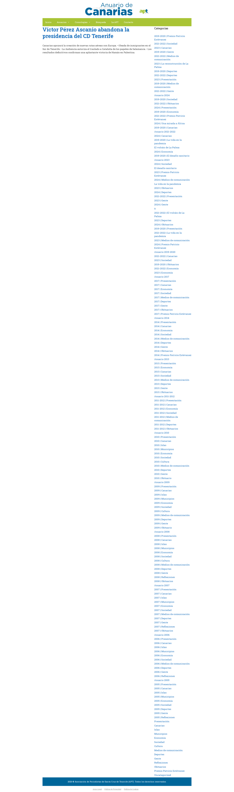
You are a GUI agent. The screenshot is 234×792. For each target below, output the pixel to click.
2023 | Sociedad (163, 260)
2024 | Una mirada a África (169, 123)
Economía (160, 737)
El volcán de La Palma (166, 147)
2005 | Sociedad (162, 704)
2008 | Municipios (164, 548)
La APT (114, 22)
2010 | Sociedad (162, 457)
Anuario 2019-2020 (164, 251)
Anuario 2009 (162, 482)
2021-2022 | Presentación (168, 196)
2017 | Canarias (162, 284)
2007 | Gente (161, 622)
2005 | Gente (161, 713)
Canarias (159, 725)
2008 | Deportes (162, 568)
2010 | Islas (160, 445)
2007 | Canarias (163, 593)
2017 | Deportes (162, 301)
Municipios (160, 733)
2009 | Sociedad (163, 506)
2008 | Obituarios (163, 581)
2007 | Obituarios (163, 630)
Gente (157, 758)
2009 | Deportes (162, 519)
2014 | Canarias (162, 326)
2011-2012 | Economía (166, 408)
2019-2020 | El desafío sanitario (171, 155)
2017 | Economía (163, 289)
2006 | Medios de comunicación (172, 663)
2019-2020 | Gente (164, 51)
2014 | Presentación (165, 322)
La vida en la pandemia (167, 183)
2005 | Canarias (162, 688)
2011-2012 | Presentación (167, 400)
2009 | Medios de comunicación (172, 515)
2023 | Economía (163, 272)
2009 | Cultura (162, 511)
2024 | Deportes (162, 192)
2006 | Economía (163, 655)
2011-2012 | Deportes (165, 424)
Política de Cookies (131, 789)
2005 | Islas (160, 692)
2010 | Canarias (162, 441)
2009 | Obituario (163, 527)
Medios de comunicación (168, 750)
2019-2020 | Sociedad (165, 99)
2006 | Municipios (164, 651)
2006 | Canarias (163, 643)
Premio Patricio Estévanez (169, 770)
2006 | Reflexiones (164, 676)
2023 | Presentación (165, 79)
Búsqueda (101, 22)
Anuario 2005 (161, 680)
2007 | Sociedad (163, 610)
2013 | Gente (161, 388)
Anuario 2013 (161, 359)
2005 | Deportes (162, 709)
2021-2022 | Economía (166, 268)
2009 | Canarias (163, 490)
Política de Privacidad (112, 789)
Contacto (128, 22)
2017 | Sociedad (162, 293)
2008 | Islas (160, 544)
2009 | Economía (163, 502)
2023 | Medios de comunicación (172, 240)
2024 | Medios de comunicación (172, 179)
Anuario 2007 (162, 585)
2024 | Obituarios (163, 224)
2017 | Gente (161, 305)
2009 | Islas (160, 494)
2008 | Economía (163, 552)
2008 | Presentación (165, 535)
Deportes (159, 754)
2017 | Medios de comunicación (171, 297)
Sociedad (159, 742)
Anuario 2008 (162, 531)
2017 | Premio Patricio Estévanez (172, 313)
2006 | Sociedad (163, 659)
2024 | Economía (163, 151)
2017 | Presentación (165, 280)
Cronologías (81, 22)
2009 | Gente (161, 523)
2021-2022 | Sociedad (165, 43)
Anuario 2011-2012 (164, 396)
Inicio (48, 22)
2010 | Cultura (161, 461)
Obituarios (160, 766)
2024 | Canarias (163, 135)
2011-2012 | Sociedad (165, 412)
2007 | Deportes (162, 618)
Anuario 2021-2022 (164, 131)
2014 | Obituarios (163, 350)
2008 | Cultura (162, 560)
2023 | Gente (161, 200)
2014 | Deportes (162, 342)
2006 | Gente (161, 671)
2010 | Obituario (162, 478)
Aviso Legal (97, 789)
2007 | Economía (163, 605)
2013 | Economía (163, 367)
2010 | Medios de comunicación (171, 465)
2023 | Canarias (163, 47)
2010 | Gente (161, 473)
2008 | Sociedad (163, 556)
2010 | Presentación (165, 436)
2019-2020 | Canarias (165, 127)
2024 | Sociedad (163, 163)
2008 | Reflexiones (164, 577)
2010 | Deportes (162, 469)
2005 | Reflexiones (164, 717)
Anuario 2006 (162, 634)
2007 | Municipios (164, 601)
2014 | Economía (163, 330)
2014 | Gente (161, 346)
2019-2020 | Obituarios (166, 264)
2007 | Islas (160, 597)
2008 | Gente (161, 572)
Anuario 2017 (161, 276)
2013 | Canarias (162, 371)
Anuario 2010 (161, 432)
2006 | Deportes (162, 667)
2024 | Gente (161, 204)
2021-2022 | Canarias (165, 256)
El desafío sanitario (165, 168)
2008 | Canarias (163, 539)
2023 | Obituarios (163, 188)
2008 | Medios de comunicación (172, 564)
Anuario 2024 (162, 95)
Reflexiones (161, 762)
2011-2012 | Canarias (165, 404)
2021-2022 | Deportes (165, 75)
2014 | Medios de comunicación (171, 338)
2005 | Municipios (164, 696)
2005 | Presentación (165, 684)
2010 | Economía (163, 453)
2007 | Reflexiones (164, 626)
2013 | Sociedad (162, 375)
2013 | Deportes (162, 383)
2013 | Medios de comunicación (171, 379)
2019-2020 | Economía (166, 111)
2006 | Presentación (165, 638)
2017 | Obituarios (163, 309)
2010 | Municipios (164, 449)
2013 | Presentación (165, 363)
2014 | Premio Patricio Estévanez (172, 355)
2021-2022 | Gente (164, 91)
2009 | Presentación (165, 486)
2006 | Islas (160, 647)
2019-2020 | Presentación (168, 228)
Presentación (161, 721)
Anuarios (61, 22)
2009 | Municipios (164, 498)
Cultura (158, 746)
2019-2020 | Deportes (165, 71)
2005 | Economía (163, 700)
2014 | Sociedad (162, 334)
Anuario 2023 (162, 159)
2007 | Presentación (165, 589)
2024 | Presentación (165, 107)
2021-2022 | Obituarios (166, 103)
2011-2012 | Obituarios (166, 428)
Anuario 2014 (161, 317)
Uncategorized (162, 775)
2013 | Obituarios (163, 392)
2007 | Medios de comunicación (172, 614)
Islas (157, 729)
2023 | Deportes (162, 220)
